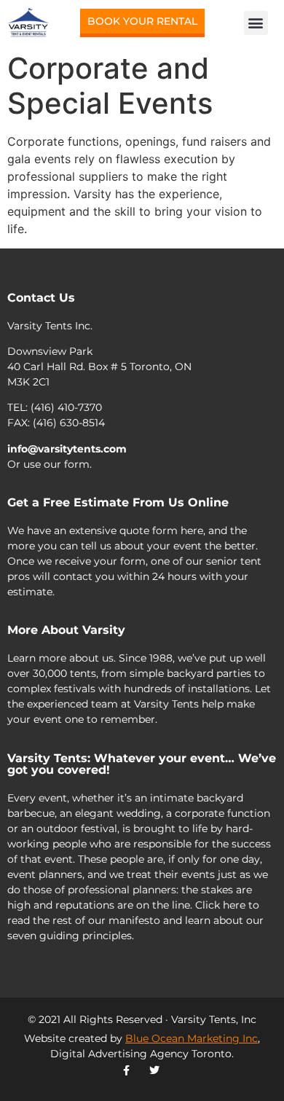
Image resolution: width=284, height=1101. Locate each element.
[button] (256, 23)
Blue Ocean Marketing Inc (191, 1038)
